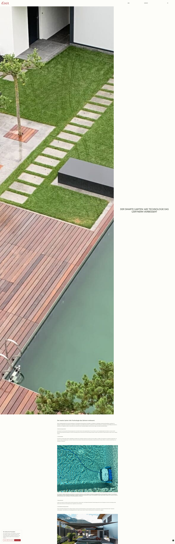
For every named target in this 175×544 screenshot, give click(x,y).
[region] (12, 536)
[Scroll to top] (173, 540)
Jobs (128, 3)
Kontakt (146, 3)
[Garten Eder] (5, 3)
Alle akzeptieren (17, 540)
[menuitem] (135, 3)
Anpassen (5, 540)
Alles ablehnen (11, 540)
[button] (168, 3)
